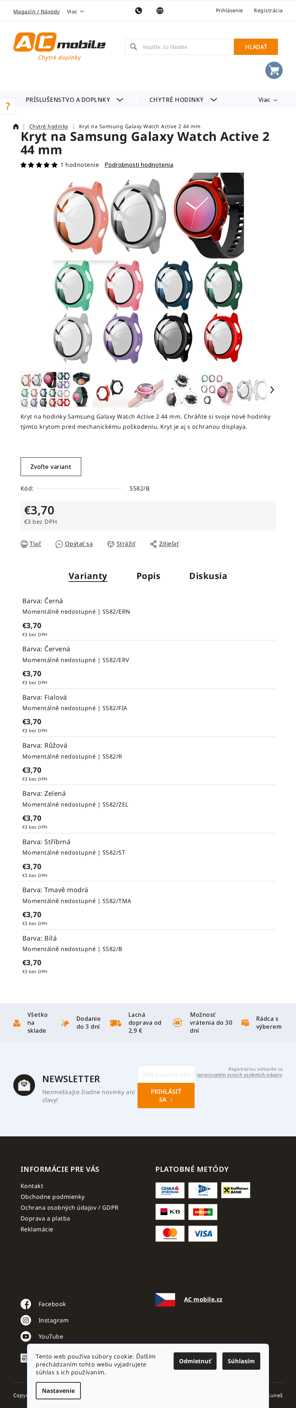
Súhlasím (241, 1361)
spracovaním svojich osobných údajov (239, 1075)
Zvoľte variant (50, 467)
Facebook (52, 1304)
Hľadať (256, 47)
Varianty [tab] (88, 576)
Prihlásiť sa (166, 1095)
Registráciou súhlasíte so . (240, 1072)
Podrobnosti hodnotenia (139, 165)
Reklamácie (37, 1229)
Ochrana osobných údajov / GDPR (70, 1208)
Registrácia (268, 10)
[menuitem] (75, 100)
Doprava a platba (45, 1218)
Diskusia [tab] (208, 576)
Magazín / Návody (36, 11)
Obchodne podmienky (53, 1197)
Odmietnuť (195, 1361)
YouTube (51, 1336)
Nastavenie (58, 1391)
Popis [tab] (148, 576)
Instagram (54, 1320)
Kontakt (32, 1186)
